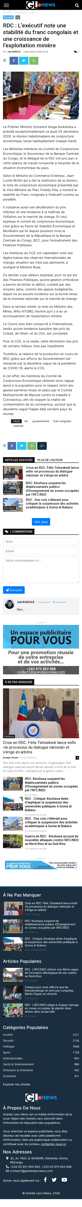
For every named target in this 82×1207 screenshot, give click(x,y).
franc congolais (62, 421)
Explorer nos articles (16, 1084)
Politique (9, 475)
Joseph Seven (11, 757)
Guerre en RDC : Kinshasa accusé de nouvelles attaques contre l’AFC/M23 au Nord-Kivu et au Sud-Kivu (52, 840)
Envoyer (16, 590)
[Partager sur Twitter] (24, 60)
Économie (20, 12)
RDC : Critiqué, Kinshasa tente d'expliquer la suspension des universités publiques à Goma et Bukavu (48, 804)
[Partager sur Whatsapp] (33, 60)
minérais (18, 426)
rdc (32, 12)
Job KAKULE (14, 51)
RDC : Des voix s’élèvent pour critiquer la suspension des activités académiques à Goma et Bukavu (51, 822)
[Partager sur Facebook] (14, 60)
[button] (8, 649)
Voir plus (41, 522)
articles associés (19, 460)
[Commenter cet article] (42, 445)
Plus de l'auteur (49, 460)
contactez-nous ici (53, 1144)
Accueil (7, 12)
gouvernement (40, 421)
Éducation (9, 491)
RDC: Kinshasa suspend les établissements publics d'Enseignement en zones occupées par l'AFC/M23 (51, 784)
